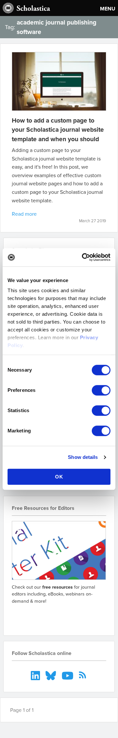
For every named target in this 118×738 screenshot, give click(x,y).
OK (59, 476)
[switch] (101, 390)
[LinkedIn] (36, 674)
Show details (83, 457)
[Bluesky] (52, 674)
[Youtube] (68, 674)
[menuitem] (36, 674)
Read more (24, 213)
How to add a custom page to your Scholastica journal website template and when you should (58, 130)
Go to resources (35, 616)
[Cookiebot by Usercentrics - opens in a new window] (83, 257)
